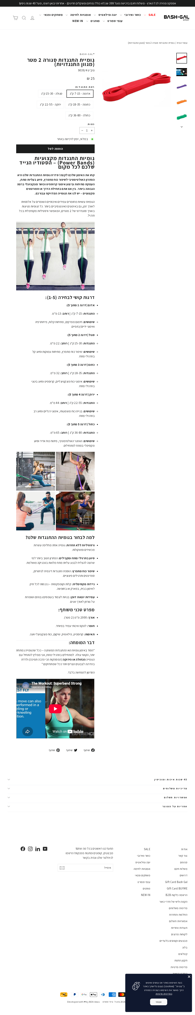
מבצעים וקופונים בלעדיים (173, 940)
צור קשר (182, 855)
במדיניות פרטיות (164, 993)
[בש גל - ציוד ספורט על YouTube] (45, 848)
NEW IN (77, 21)
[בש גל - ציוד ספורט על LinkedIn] (37, 848)
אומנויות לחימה (80, 15)
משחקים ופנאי (53, 15)
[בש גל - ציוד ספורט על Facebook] (23, 848)
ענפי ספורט (115, 21)
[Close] (189, 977)
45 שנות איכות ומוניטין (170, 779)
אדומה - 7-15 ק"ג (80, 94)
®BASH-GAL (87, 54)
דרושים (183, 875)
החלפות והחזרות (178, 914)
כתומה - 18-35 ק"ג (79, 104)
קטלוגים (182, 954)
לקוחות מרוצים (179, 934)
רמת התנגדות (85, 87)
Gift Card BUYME (177, 888)
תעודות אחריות (179, 928)
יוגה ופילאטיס (107, 15)
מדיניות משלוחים (175, 788)
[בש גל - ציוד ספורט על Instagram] (30, 848)
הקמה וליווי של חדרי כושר (173, 901)
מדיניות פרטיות (179, 967)
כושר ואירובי (132, 15)
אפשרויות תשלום (175, 797)
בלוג (184, 947)
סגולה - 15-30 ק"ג (51, 94)
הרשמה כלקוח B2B (176, 895)
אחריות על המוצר (174, 806)
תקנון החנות (180, 960)
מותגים (95, 21)
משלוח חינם (180, 869)
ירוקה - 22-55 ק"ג (50, 104)
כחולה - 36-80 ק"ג (79, 115)
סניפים (183, 862)
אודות (184, 849)
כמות (91, 124)
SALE (152, 15)
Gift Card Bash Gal (176, 882)
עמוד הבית (182, 42)
